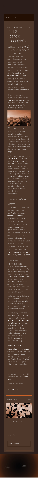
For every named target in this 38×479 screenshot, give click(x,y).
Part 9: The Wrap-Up (15, 421)
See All (29, 399)
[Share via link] (17, 389)
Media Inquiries (24, 466)
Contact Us (24, 465)
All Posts (8, 17)
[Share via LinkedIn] (13, 389)
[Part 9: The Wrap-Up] (19, 410)
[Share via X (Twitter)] (8, 389)
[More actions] (29, 27)
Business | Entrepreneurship (15, 383)
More (15, 17)
